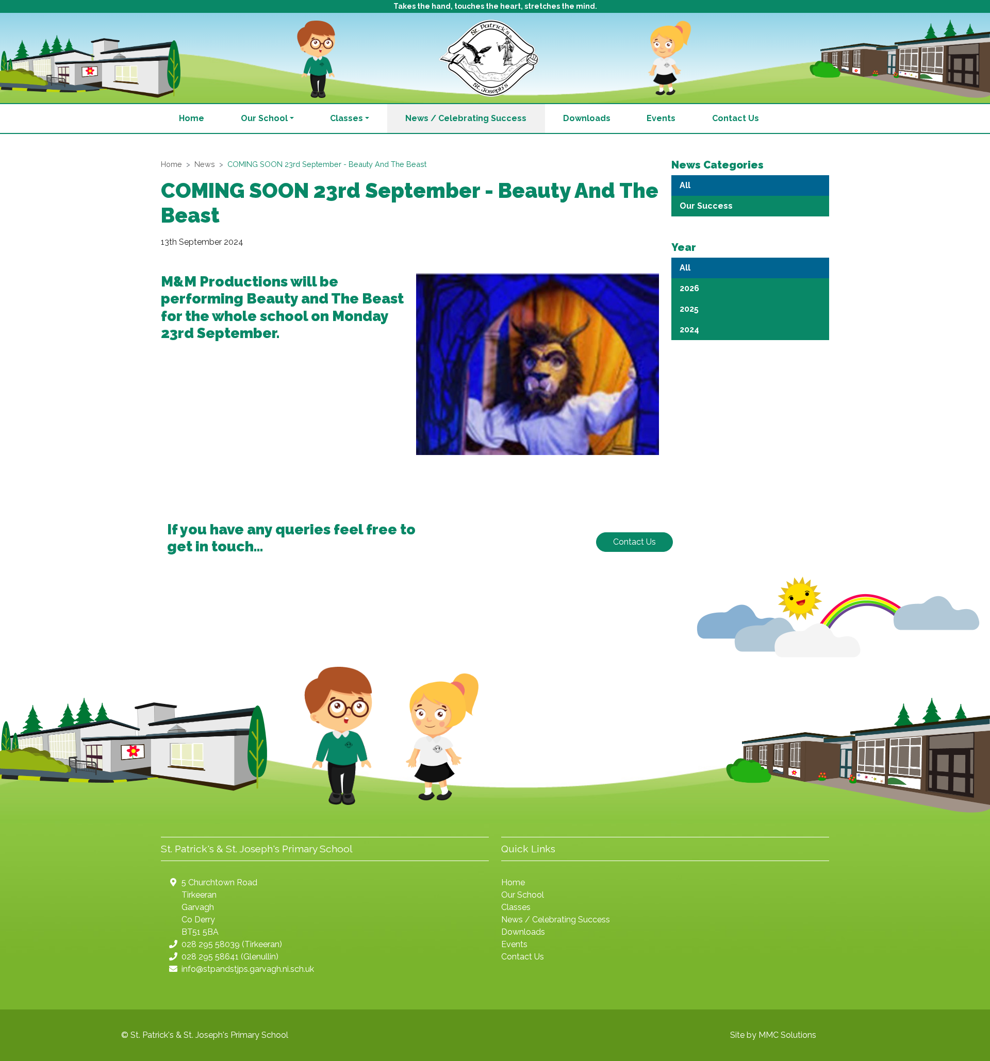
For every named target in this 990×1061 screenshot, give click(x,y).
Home (191, 118)
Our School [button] (264, 118)
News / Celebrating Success (465, 118)
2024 (689, 329)
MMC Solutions (787, 1035)
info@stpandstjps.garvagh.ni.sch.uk (248, 969)
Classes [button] (346, 118)
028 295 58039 (211, 944)
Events (661, 118)
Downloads (586, 118)
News (204, 164)
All (685, 185)
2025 (689, 309)
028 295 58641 (210, 957)
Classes (516, 907)
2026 (689, 288)
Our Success (706, 206)
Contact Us (735, 118)
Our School (522, 895)
